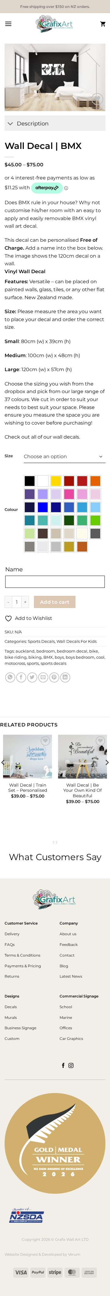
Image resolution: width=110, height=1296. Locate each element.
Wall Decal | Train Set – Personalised (27, 788)
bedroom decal (72, 651)
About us (68, 934)
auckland (25, 651)
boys (59, 657)
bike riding (16, 657)
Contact (67, 955)
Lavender (43, 494)
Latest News (71, 976)
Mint (56, 520)
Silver (56, 547)
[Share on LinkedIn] (65, 677)
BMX (48, 657)
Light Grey (43, 547)
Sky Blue (82, 507)
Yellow (56, 481)
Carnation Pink (95, 494)
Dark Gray (95, 533)
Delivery (12, 934)
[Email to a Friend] (43, 677)
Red (82, 481)
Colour (11, 510)
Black (30, 481)
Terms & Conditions (22, 955)
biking (35, 657)
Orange (95, 481)
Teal (30, 520)
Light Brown (56, 533)
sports (33, 663)
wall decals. (66, 437)
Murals (11, 1017)
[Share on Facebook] (21, 677)
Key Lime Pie (30, 533)
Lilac (56, 494)
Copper (82, 547)
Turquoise (43, 520)
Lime (95, 520)
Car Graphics (71, 1038)
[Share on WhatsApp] (10, 677)
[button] (8, 23)
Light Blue (95, 507)
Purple (30, 494)
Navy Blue (30, 507)
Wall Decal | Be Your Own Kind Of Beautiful (82, 790)
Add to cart (55, 602)
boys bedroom (80, 657)
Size (9, 456)
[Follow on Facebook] (63, 1066)
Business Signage (20, 1028)
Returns (12, 976)
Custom (12, 1038)
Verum (74, 1254)
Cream (82, 533)
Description (33, 123)
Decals (11, 1007)
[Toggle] (10, 124)
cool (100, 657)
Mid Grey (30, 547)
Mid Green (82, 520)
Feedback (69, 944)
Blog (64, 966)
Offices (66, 1028)
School (66, 1007)
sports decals (53, 663)
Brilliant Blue (43, 507)
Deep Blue (56, 507)
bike (93, 651)
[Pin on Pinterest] (54, 677)
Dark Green (69, 520)
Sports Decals (41, 641)
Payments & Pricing (23, 966)
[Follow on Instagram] (71, 1066)
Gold (69, 547)
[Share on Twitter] (32, 677)
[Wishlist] (97, 99)
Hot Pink (69, 494)
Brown (43, 533)
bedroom (45, 651)
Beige (69, 533)
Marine (66, 1017)
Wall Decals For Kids (77, 641)
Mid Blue (69, 507)
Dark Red (69, 481)
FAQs (10, 944)
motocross (15, 663)
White (43, 481)
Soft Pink (82, 494)
